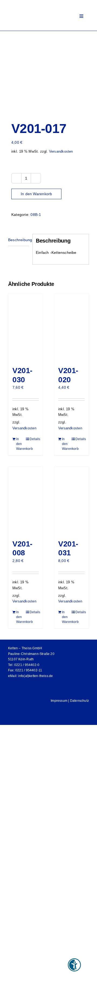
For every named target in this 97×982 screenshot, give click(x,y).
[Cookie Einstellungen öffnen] (9, 975)
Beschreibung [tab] (18, 240)
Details (34, 439)
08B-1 (35, 214)
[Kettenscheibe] (48, 72)
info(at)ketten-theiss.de (35, 676)
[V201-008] (25, 500)
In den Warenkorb (36, 194)
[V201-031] (71, 500)
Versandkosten (61, 151)
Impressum (59, 701)
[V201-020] (71, 327)
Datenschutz (79, 701)
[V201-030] (25, 327)
